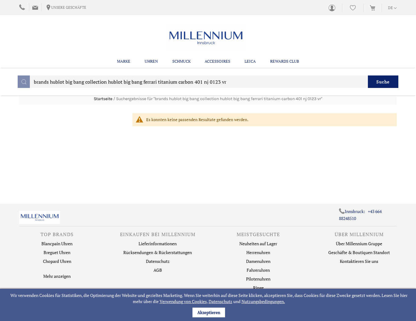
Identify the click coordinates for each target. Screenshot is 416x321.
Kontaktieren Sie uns (359, 261)
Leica (250, 61)
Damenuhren (258, 261)
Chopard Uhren (57, 261)
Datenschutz (220, 301)
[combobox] (208, 81)
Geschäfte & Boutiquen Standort (359, 252)
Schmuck (181, 61)
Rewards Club (284, 61)
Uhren (151, 61)
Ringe (258, 288)
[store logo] (206, 38)
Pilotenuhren (258, 279)
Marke (123, 61)
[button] (392, 8)
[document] (209, 304)
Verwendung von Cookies (183, 301)
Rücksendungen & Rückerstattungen (157, 252)
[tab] (57, 236)
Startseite (103, 98)
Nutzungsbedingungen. (263, 301)
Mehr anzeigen (57, 276)
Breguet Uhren (57, 252)
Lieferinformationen (158, 243)
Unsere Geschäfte (68, 7)
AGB (157, 270)
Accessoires (217, 61)
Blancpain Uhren (56, 243)
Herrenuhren (258, 252)
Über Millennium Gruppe (359, 243)
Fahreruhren (258, 270)
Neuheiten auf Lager (258, 243)
